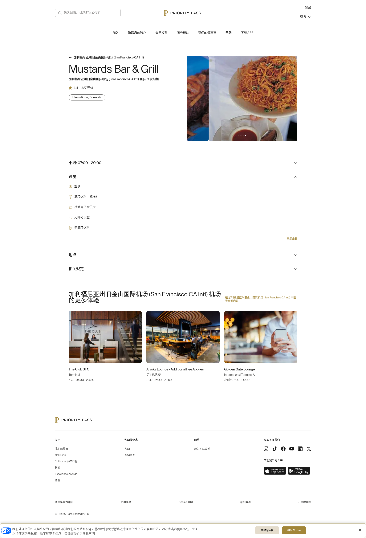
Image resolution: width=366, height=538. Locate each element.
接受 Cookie (294, 530)
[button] (238, 135)
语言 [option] (303, 17)
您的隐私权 (267, 530)
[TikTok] (274, 448)
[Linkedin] (300, 448)
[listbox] (305, 17)
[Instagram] (266, 448)
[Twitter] (309, 448)
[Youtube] (291, 448)
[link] (275, 471)
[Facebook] (283, 448)
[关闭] (360, 530)
